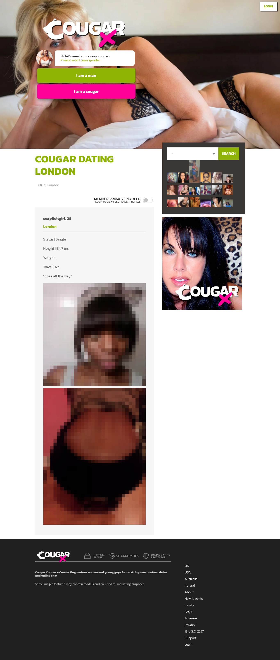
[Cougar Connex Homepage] (80, 46)
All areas (191, 618)
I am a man (86, 75)
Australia (191, 578)
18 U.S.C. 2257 (194, 631)
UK (40, 185)
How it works (194, 598)
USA (188, 572)
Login (268, 6)
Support (190, 637)
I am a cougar (86, 91)
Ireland (190, 585)
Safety (189, 605)
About (189, 591)
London (53, 185)
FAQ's (188, 611)
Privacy (190, 624)
